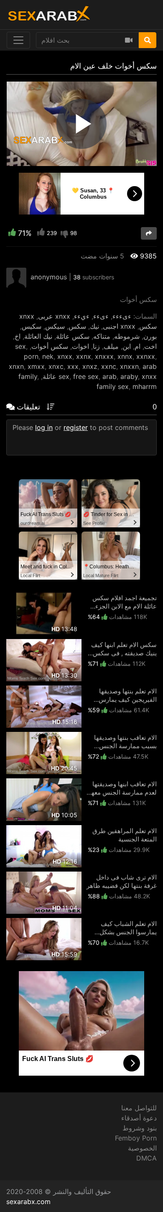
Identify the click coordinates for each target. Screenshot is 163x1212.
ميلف (111, 346)
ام (137, 346)
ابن (126, 346)
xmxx (36, 366)
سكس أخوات (49, 346)
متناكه (101, 336)
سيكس (55, 326)
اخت (150, 346)
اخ (17, 336)
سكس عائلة (72, 336)
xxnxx (145, 356)
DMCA (146, 1158)
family (27, 376)
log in (44, 427)
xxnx (83, 356)
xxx (73, 366)
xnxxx (104, 356)
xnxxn (129, 366)
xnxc (56, 366)
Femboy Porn (136, 1138)
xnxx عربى (54, 316)
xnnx (124, 356)
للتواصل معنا (139, 1108)
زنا (96, 346)
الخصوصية (142, 1148)
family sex (113, 386)
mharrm (144, 386)
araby (129, 376)
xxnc (108, 366)
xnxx (64, 356)
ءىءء (101, 316)
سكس (77, 326)
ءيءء (81, 316)
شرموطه (127, 336)
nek (47, 356)
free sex (86, 376)
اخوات (80, 346)
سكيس (31, 326)
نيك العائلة (38, 336)
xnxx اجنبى (119, 326)
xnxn (16, 366)
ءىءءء (121, 316)
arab (109, 376)
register (76, 427)
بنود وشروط (139, 1128)
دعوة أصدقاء (139, 1118)
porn (31, 356)
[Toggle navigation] (18, 40)
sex (20, 346)
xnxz (89, 366)
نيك (94, 326)
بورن (150, 336)
